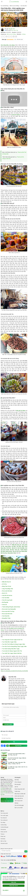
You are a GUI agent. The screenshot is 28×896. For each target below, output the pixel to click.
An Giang (23, 34)
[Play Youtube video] (14, 99)
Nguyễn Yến (12, 28)
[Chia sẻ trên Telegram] (16, 36)
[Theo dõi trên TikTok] (6, 796)
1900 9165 (19, 745)
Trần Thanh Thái (14, 30)
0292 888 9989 (4, 791)
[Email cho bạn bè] (11, 36)
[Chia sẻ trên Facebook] (7, 36)
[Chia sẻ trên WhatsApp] (4, 36)
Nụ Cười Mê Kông (4, 5)
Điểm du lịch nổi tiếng (14, 5)
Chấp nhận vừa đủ (13, 885)
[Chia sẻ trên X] (9, 36)
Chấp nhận (13, 882)
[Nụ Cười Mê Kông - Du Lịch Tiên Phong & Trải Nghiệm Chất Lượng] (14, 1)
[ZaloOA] (4, 746)
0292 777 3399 (4, 792)
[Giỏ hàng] (26, 1)
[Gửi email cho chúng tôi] (8, 796)
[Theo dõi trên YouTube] (12, 796)
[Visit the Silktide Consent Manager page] (23, 890)
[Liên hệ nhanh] (7, 746)
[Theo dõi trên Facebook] (2, 796)
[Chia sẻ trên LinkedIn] (14, 36)
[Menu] (2, 1)
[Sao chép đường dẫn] (2, 36)
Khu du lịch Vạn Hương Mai (9, 609)
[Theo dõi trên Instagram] (4, 796)
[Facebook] (2, 746)
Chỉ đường (7, 783)
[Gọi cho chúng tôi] (10, 796)
